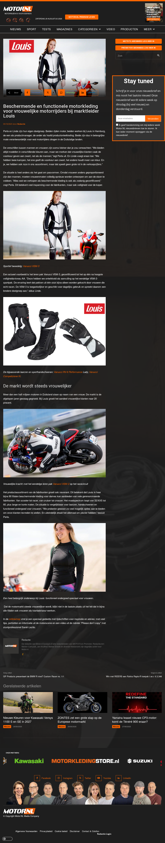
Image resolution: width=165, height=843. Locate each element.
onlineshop (14, 619)
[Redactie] (11, 647)
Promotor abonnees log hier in (138, 48)
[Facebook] (23, 654)
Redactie (21, 124)
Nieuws (7, 726)
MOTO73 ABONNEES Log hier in (138, 41)
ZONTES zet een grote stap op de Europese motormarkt (80, 719)
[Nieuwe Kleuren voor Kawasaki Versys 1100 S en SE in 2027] (28, 702)
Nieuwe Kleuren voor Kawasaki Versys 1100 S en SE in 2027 (28, 719)
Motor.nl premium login (82, 17)
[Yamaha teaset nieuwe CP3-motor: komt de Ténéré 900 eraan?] (137, 702)
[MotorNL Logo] (19, 811)
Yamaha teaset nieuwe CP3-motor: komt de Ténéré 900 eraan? (134, 719)
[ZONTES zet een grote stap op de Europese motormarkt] (82, 702)
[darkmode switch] (7, 839)
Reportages (153, 19)
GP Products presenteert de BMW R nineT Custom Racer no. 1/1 (33, 676)
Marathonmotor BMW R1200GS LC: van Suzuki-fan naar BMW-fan (154, 12)
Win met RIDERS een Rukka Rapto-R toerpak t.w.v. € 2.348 (134, 676)
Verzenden (153, 118)
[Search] (158, 55)
